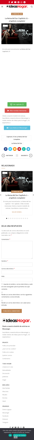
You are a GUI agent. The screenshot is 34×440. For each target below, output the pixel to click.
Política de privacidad (8, 345)
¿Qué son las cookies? (9, 349)
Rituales (4, 395)
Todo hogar (6, 364)
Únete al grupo (6, 409)
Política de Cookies (20, 435)
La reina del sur (17, 14)
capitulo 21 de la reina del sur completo (17, 138)
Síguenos (5, 406)
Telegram (5, 422)
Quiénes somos (7, 355)
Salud (4, 401)
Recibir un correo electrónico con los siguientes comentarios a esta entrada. (16, 296)
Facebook (5, 416)
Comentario (5, 239)
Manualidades (6, 370)
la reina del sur (17, 143)
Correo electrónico (8, 269)
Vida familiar (6, 388)
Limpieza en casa (7, 367)
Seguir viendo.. (17, 212)
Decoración (5, 373)
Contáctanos (6, 358)
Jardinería (5, 377)
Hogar (4, 380)
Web (2, 276)
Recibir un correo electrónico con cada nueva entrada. (15, 304)
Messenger (5, 413)
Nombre (4, 261)
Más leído (5, 385)
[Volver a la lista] (17, 155)
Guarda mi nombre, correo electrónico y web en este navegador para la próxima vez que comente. (17, 286)
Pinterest (5, 419)
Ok (10, 435)
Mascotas (5, 391)
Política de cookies (8, 352)
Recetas (4, 398)
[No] (15, 437)
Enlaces (5, 342)
